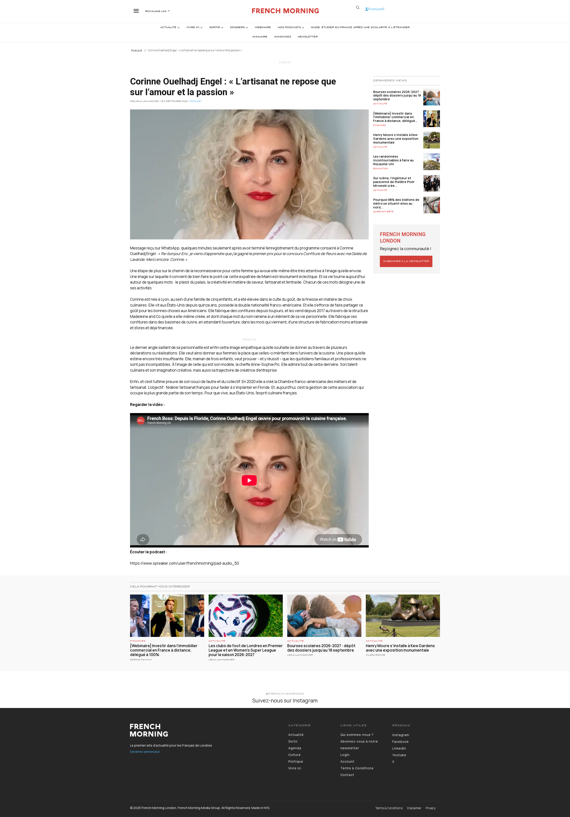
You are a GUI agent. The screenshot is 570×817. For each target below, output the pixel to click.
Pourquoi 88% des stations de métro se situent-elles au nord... (396, 203)
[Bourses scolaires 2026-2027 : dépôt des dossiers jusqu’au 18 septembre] (431, 97)
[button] (357, 7)
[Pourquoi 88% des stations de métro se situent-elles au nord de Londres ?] (431, 205)
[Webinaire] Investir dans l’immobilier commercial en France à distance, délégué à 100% (163, 650)
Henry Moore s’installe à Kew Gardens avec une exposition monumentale (395, 138)
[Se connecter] (366, 9)
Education (380, 168)
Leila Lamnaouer (221, 660)
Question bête (383, 211)
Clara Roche (375, 655)
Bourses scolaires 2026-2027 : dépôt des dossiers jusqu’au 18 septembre (397, 95)
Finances (379, 125)
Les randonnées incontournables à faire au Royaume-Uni (393, 160)
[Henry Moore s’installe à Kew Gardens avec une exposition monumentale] (431, 140)
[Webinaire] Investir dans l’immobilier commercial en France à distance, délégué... (395, 117)
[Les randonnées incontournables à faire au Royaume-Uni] (431, 161)
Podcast (136, 50)
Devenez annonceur (145, 751)
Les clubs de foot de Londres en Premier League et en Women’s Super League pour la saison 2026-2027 (246, 650)
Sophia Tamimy (141, 660)
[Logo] (286, 10)
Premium (375, 9)
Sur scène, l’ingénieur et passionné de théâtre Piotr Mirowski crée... (394, 182)
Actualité (380, 104)
